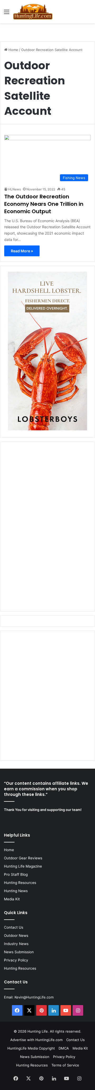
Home (12, 50)
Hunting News (16, 891)
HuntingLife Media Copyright (31, 1048)
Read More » (22, 251)
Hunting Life (37, 1031)
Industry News (16, 944)
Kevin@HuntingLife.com (34, 997)
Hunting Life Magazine (23, 866)
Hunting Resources (20, 883)
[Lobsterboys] (47, 429)
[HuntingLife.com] (33, 12)
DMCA (64, 1048)
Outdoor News (16, 935)
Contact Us (13, 927)
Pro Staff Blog (16, 874)
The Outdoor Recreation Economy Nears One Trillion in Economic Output (43, 204)
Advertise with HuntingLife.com (36, 1040)
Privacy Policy (16, 960)
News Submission (19, 952)
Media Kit (12, 899)
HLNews (14, 189)
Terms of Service (65, 1065)
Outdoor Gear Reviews (23, 858)
